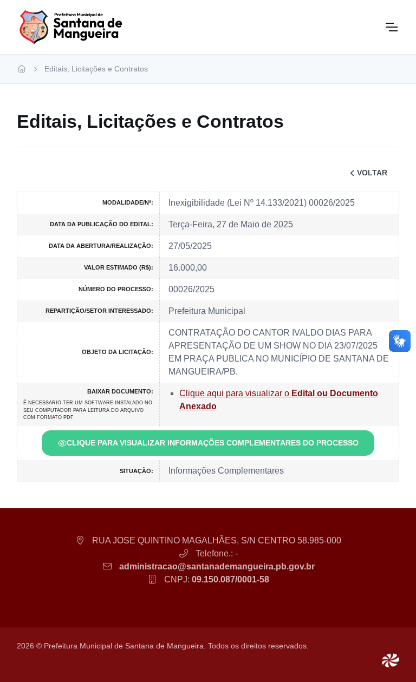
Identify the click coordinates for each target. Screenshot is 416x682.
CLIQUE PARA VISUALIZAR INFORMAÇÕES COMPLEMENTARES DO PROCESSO (213, 442)
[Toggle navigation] (391, 27)
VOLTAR (372, 172)
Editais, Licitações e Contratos (96, 68)
